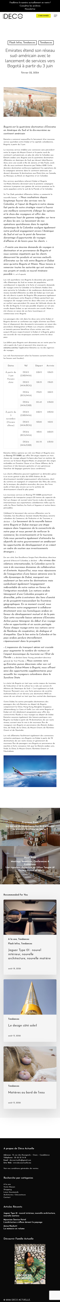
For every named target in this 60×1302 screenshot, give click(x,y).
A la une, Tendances (18, 939)
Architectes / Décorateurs (15, 1195)
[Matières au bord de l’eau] (30, 1077)
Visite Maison (9, 1187)
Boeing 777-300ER (14, 456)
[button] (55, 15)
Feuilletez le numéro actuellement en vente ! (30, 3)
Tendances (46, 42)
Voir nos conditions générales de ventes (21, 1168)
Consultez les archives (30, 6)
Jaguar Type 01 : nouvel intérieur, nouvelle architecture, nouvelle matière (29, 1214)
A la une (7, 1184)
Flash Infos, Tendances (22, 42)
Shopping (8, 1190)
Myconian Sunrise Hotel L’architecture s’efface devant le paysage (23, 1221)
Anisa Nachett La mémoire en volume (14, 1227)
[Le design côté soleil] (30, 1010)
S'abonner (43, 16)
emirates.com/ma (11, 348)
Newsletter (30, 9)
